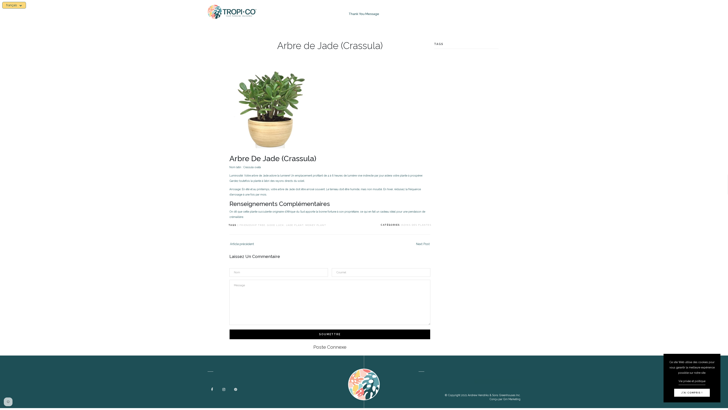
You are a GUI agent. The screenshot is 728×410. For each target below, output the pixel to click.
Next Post (423, 244)
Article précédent (242, 244)
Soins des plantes (416, 225)
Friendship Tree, (253, 225)
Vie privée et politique (692, 381)
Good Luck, (276, 225)
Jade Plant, (295, 225)
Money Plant (315, 225)
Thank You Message (364, 14)
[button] (14, 5)
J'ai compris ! (692, 392)
